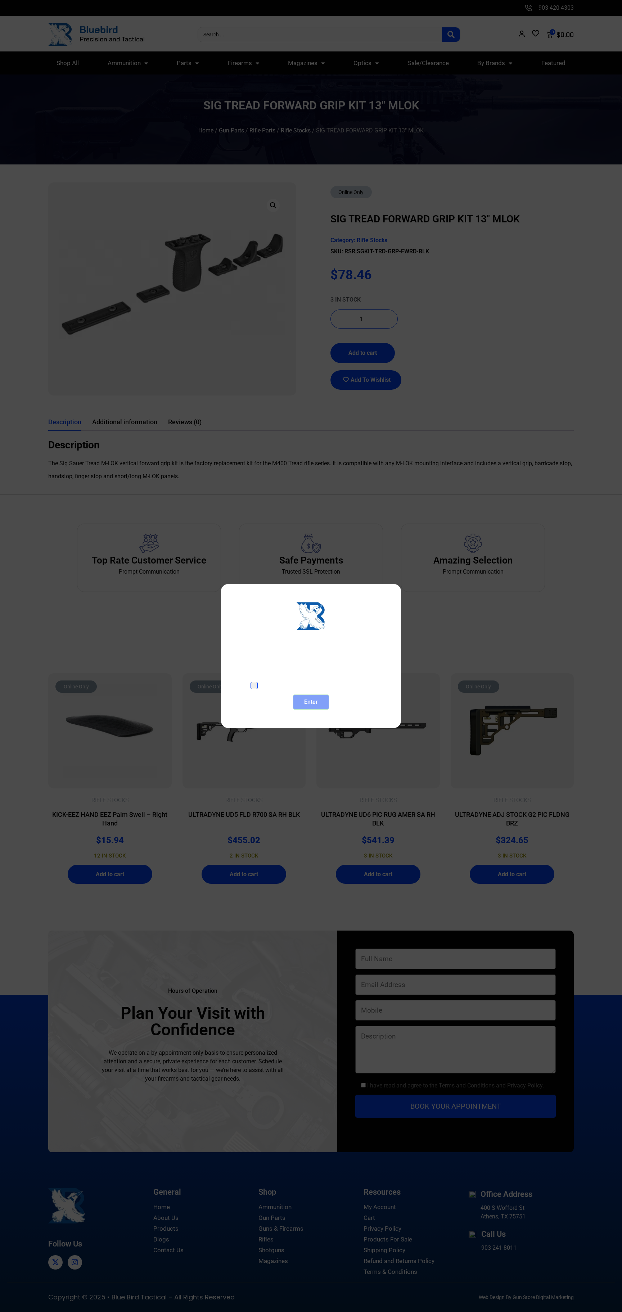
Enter (311, 701)
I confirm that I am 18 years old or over (316, 685)
